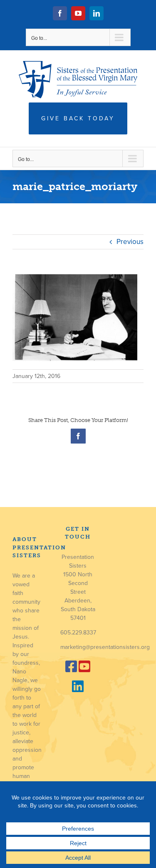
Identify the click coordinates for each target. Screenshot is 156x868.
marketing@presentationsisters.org (105, 647)
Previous (130, 241)
